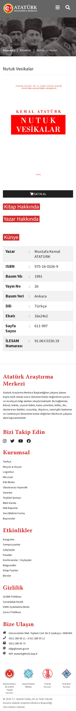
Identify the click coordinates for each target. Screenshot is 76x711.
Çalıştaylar (9, 549)
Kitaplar (25, 50)
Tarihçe (7, 461)
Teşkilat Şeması (12, 497)
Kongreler (9, 539)
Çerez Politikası (12, 612)
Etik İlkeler (9, 482)
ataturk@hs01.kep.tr (26, 653)
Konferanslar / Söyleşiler (17, 560)
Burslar (7, 575)
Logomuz (8, 472)
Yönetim (7, 492)
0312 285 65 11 (17, 638)
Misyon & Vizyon (12, 466)
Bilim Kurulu (9, 503)
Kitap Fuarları (10, 570)
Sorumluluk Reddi (13, 602)
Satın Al (40, 194)
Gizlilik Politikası (12, 596)
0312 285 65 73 (17, 643)
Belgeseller (9, 565)
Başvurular (9, 518)
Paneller (7, 555)
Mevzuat (8, 477)
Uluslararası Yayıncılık (15, 487)
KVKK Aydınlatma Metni (16, 607)
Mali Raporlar (10, 508)
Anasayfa (9, 50)
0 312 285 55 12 (36, 638)
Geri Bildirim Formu (14, 513)
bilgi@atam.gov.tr (19, 648)
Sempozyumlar (11, 544)
